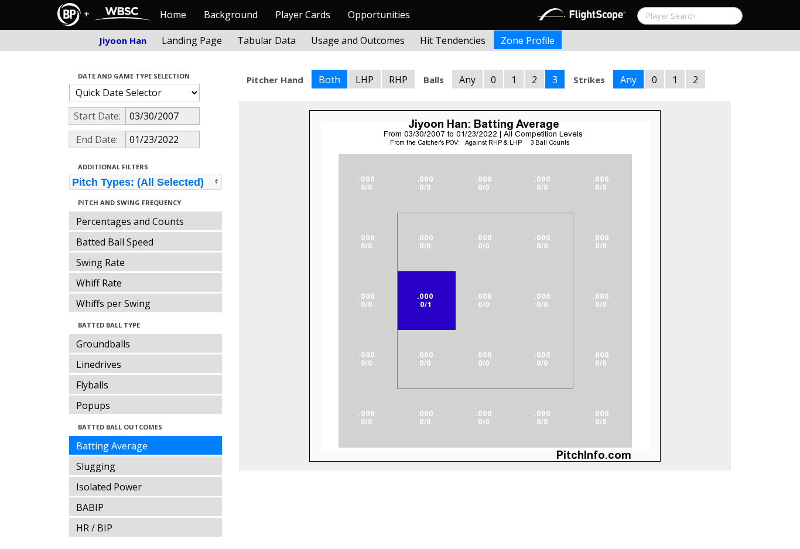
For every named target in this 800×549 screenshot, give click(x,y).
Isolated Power (109, 486)
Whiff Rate (99, 283)
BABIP (90, 507)
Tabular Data (266, 40)
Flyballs (92, 384)
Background (231, 14)
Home (173, 14)
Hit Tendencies (453, 40)
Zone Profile (528, 40)
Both (329, 79)
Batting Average (112, 445)
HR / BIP (94, 527)
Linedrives (98, 364)
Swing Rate (100, 262)
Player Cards (302, 14)
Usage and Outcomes (358, 40)
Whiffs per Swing (113, 303)
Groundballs (103, 343)
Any (467, 79)
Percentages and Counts (130, 221)
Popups (93, 405)
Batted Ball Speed (114, 242)
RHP (398, 79)
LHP (364, 79)
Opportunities (379, 14)
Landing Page (192, 40)
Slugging (95, 466)
